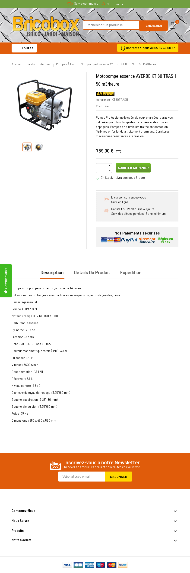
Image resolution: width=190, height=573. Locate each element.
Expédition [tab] (131, 272)
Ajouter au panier (133, 168)
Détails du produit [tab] (92, 272)
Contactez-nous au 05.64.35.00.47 (150, 48)
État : (100, 106)
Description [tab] (52, 272)
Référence (103, 99)
